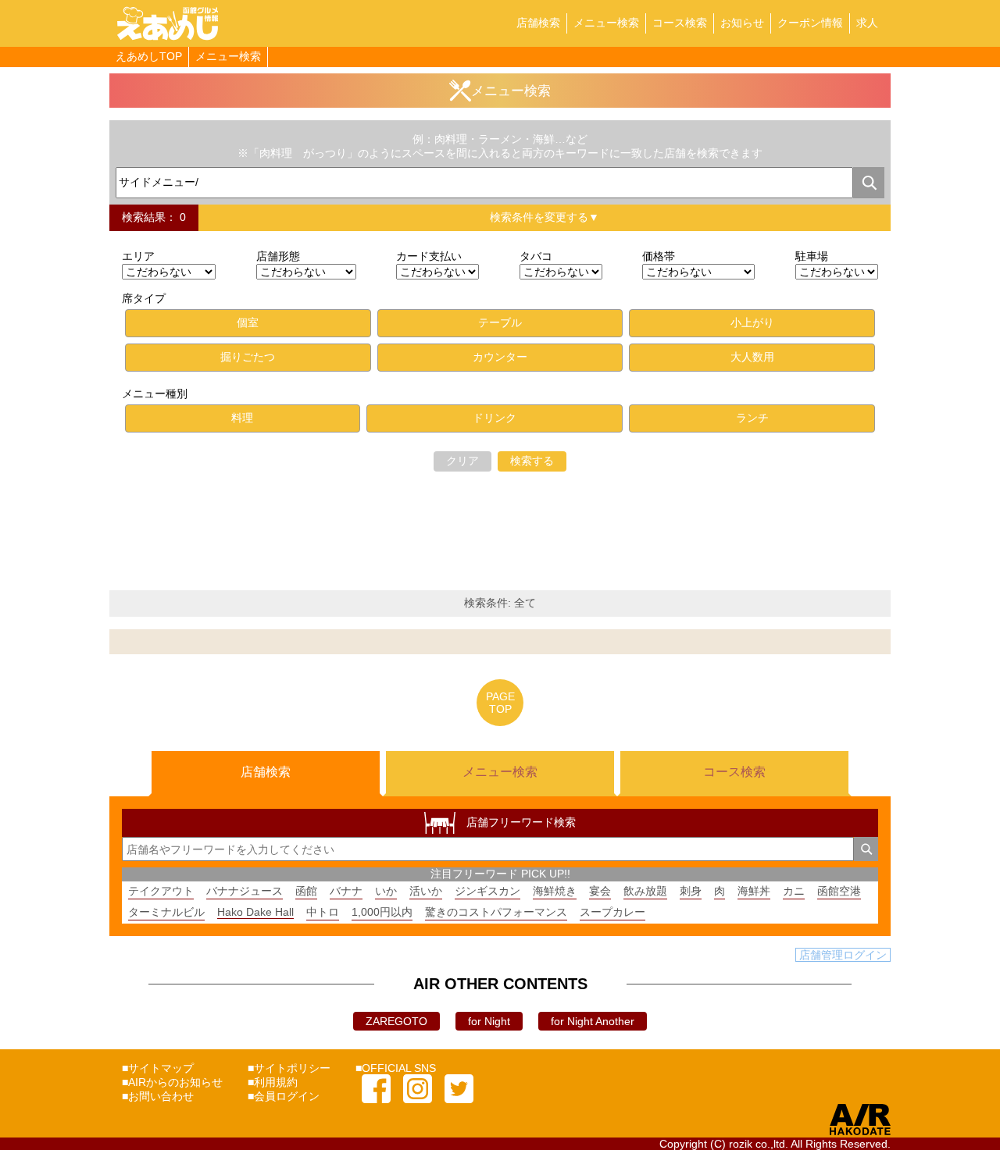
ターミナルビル (166, 912)
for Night (489, 1021)
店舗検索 (538, 22)
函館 (306, 891)
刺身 (691, 891)
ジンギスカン (487, 891)
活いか (425, 891)
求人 (867, 22)
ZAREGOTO (396, 1021)
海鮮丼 (754, 891)
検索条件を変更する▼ (544, 217)
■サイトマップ (158, 1068)
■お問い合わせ (158, 1096)
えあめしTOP (149, 56)
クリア (462, 460)
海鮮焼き (555, 891)
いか (386, 891)
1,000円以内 (382, 912)
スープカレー (612, 912)
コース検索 (679, 22)
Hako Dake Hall (255, 912)
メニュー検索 (606, 22)
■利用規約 (273, 1082)
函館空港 (839, 891)
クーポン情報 (810, 22)
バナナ (346, 891)
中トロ (322, 912)
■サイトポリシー (289, 1068)
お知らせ (742, 22)
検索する (532, 460)
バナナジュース (244, 891)
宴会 (600, 891)
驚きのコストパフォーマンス (496, 912)
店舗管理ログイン (843, 955)
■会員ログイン (284, 1096)
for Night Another (592, 1021)
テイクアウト (161, 891)
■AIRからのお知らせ (172, 1082)
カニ (794, 891)
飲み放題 (645, 891)
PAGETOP (500, 702)
